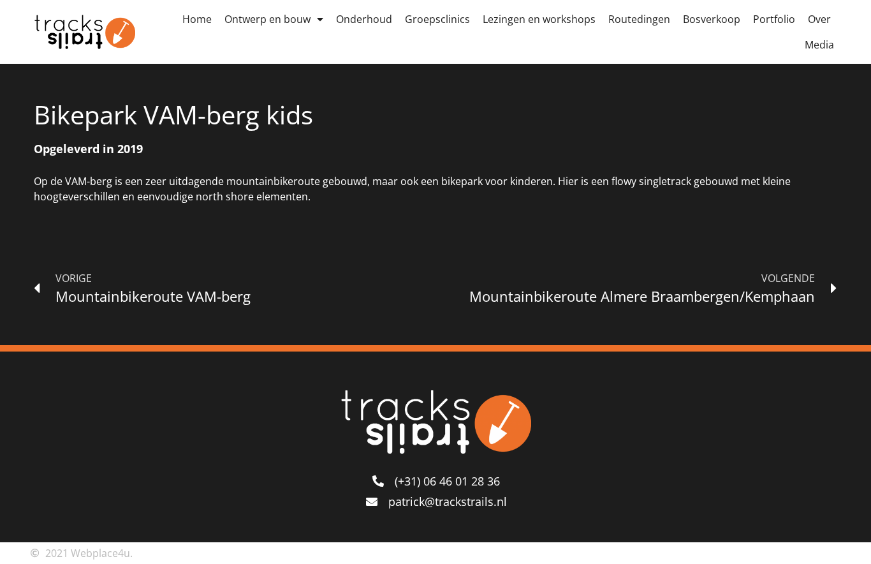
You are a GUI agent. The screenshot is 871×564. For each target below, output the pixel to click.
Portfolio (774, 19)
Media (819, 45)
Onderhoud (364, 19)
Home (197, 19)
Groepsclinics (437, 19)
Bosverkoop (711, 19)
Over (819, 19)
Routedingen (639, 19)
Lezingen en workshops (539, 19)
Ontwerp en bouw (267, 19)
